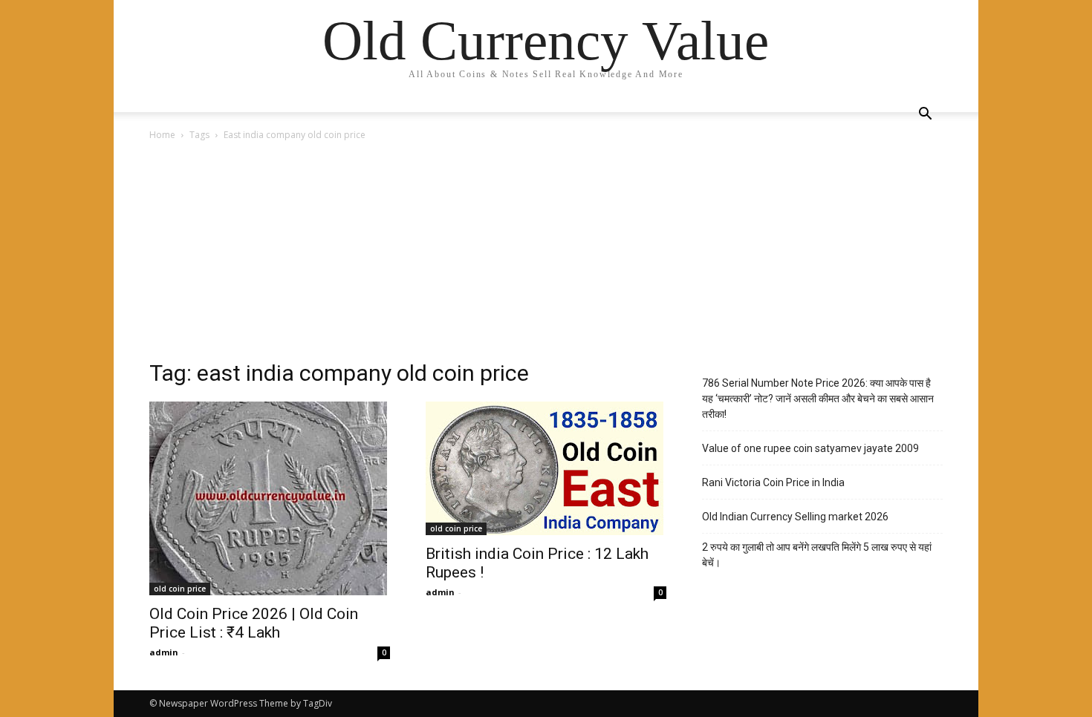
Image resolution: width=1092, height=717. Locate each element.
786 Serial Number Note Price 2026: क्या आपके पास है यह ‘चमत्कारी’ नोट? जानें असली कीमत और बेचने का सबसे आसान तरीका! (818, 398)
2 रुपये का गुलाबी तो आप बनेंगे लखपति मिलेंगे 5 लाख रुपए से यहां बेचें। (817, 555)
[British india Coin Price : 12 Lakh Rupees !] (546, 468)
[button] (925, 115)
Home (162, 134)
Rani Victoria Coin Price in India (773, 482)
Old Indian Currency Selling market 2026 (795, 517)
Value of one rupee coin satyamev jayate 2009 (810, 448)
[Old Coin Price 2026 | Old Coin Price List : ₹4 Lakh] (269, 498)
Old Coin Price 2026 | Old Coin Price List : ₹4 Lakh (253, 623)
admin (163, 652)
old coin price (180, 588)
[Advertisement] (546, 254)
